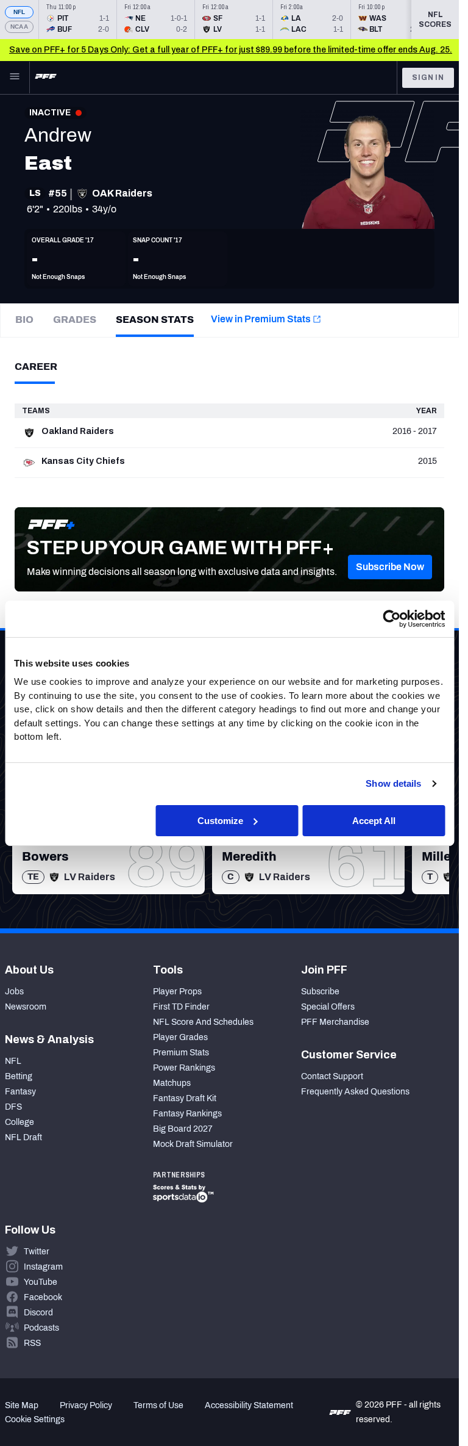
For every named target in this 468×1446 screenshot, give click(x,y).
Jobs (14, 991)
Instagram (43, 1266)
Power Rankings (184, 1067)
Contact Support (332, 1076)
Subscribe (320, 991)
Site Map (21, 1405)
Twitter (36, 1251)
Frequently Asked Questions (355, 1091)
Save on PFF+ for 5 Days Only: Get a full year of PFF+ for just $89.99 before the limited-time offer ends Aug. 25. (230, 49)
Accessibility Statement (249, 1405)
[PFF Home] (46, 77)
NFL (19, 12)
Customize (220, 820)
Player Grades (180, 1037)
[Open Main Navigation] (14, 77)
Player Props (177, 991)
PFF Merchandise (335, 1022)
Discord (38, 1312)
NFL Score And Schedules (203, 1022)
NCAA (19, 26)
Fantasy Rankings (187, 1113)
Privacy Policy (86, 1405)
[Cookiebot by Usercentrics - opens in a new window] (391, 618)
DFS (13, 1107)
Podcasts (41, 1327)
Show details (393, 783)
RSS (32, 1343)
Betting (18, 1076)
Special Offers (328, 1006)
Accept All (373, 820)
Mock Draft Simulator (193, 1144)
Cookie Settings (35, 1419)
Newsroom (25, 1006)
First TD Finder (181, 1006)
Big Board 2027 (183, 1128)
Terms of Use (158, 1405)
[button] (390, 567)
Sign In (428, 77)
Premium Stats (181, 1052)
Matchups (172, 1083)
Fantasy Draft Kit (184, 1098)
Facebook (43, 1297)
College (19, 1122)
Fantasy (20, 1091)
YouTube (40, 1282)
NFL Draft (23, 1137)
